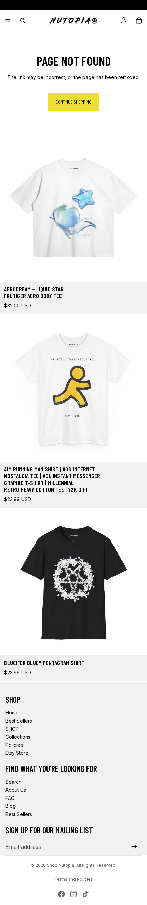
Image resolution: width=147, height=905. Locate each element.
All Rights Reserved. (96, 865)
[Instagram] (73, 894)
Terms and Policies (73, 879)
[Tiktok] (85, 894)
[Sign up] (134, 847)
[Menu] (8, 20)
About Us (15, 790)
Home (12, 712)
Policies (14, 745)
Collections (17, 737)
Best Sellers (18, 721)
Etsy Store (16, 753)
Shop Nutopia (60, 865)
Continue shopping (73, 102)
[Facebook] (61, 894)
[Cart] (138, 20)
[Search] (22, 20)
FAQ (10, 798)
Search (13, 782)
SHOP (12, 729)
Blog (10, 806)
